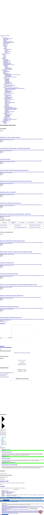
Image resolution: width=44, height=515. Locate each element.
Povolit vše (7, 500)
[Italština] (3, 493)
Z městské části (4, 321)
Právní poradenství (7, 116)
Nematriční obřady (7, 92)
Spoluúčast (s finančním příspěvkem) (10, 89)
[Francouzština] (4, 491)
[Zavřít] (41, 507)
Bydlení (4, 72)
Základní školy (7, 79)
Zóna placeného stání (8, 75)
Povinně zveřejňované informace (7, 41)
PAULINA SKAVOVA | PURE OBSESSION (9, 464)
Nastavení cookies (8, 493)
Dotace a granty (5, 60)
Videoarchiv (6, 106)
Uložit (1, 514)
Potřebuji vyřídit (4, 121)
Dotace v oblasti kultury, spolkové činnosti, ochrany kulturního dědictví (14, 88)
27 (0, 430)
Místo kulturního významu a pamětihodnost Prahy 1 (12, 87)
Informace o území (7, 67)
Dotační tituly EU (5, 62)
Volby (4, 44)
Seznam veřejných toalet (6, 71)
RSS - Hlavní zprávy (13, 495)
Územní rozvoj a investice (6, 61)
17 (0, 433)
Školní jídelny (7, 80)
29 (2, 430)
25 (1, 434)
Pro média (4, 40)
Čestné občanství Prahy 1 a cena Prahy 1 (8, 64)
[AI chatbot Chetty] (40, 512)
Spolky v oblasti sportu (8, 97)
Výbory (4, 56)
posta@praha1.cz (35, 494)
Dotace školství (7, 78)
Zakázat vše (4, 500)
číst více (1, 140)
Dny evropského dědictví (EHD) (7, 69)
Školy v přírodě (7, 81)
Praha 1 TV (2, 323)
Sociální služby (7, 114)
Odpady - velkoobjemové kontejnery (10, 102)
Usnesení (4, 57)
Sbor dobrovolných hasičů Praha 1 (10, 111)
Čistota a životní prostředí (6, 98)
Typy (6, 47)
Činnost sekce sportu (8, 94)
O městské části (5, 65)
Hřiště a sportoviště (7, 100)
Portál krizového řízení (8, 49)
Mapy (6, 50)
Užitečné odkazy (7, 112)
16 (5, 432)
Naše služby (5, 48)
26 (2, 434)
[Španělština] (4, 492)
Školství (4, 77)
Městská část (3, 58)
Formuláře (4, 46)
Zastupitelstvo (5, 54)
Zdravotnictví (5, 117)
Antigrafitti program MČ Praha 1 (9, 99)
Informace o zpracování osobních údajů (8, 42)
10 (0, 432)
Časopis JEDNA (5, 70)
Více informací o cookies (38, 499)
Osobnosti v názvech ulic (8, 68)
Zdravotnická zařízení (8, 118)
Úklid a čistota (7, 105)
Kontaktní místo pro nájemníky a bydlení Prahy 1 (10, 119)
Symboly (6, 66)
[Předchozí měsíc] (3, 421)
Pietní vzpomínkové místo (6, 120)
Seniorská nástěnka (7, 115)
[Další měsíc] (3, 428)
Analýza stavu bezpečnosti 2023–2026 (10, 107)
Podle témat (5, 122)
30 (5, 434)
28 (1, 430)
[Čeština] (3, 496)
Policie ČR (6, 110)
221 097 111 (22, 361)
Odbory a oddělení (6, 39)
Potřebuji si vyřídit (4, 481)
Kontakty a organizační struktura (7, 38)
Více (0, 446)
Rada (4, 55)
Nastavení (1, 500)
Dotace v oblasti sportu (8, 95)
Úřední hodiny (5, 37)
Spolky (4, 84)
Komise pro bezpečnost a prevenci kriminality (11, 108)
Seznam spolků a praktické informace (10, 85)
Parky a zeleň (7, 104)
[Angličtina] (3, 490)
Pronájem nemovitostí (8, 51)
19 (2, 433)
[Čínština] (3, 494)
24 (0, 434)
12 (2, 432)
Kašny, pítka (7, 101)
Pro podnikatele (5, 59)
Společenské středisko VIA (9, 86)
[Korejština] (3, 495)
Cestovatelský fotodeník (6, 458)
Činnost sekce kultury (8, 91)
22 (4, 433)
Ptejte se (6, 52)
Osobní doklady (5, 45)
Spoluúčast (6, 96)
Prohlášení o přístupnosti (9, 492)
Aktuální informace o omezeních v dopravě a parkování (12, 74)
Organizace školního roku (8, 82)
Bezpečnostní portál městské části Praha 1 (10, 109)
